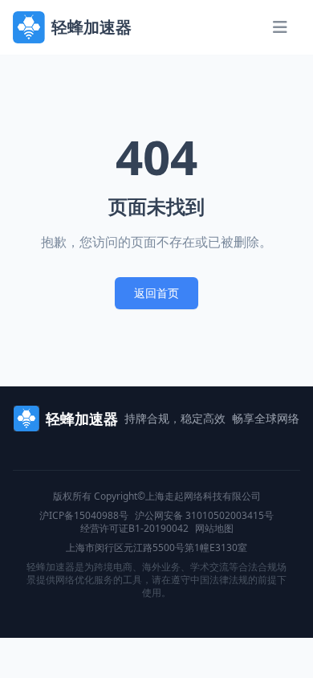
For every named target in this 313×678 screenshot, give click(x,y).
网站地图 (214, 528)
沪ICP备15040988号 (83, 515)
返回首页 (156, 292)
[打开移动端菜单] (280, 27)
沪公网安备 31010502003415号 (204, 515)
